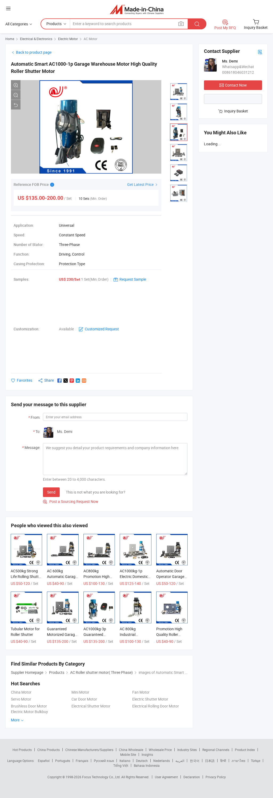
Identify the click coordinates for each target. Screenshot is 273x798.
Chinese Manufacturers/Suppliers (89, 750)
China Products (48, 750)
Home (9, 39)
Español (44, 760)
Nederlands (161, 760)
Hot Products (22, 750)
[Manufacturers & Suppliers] (136, 9)
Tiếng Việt (120, 765)
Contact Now (236, 85)
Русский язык (104, 760)
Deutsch (142, 760)
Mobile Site (128, 754)
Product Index (245, 750)
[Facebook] (59, 380)
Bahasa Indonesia (147, 765)
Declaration (191, 777)
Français (82, 760)
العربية (179, 760)
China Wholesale (131, 750)
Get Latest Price (140, 184)
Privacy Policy (216, 777)
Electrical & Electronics (36, 39)
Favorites (24, 380)
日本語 (210, 760)
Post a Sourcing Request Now (70, 501)
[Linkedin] (78, 380)
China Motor (21, 692)
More (15, 719)
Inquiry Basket (236, 111)
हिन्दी (223, 760)
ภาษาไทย (238, 760)
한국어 (194, 760)
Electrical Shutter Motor (90, 706)
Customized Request (102, 328)
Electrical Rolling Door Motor (155, 706)
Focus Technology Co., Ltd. (101, 777)
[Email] (84, 380)
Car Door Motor (84, 699)
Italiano (124, 760)
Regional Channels (215, 750)
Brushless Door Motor (29, 706)
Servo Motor (21, 699)
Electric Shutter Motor (150, 699)
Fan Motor (141, 692)
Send (51, 492)
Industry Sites (187, 750)
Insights (147, 754)
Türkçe (255, 760)
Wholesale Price (160, 750)
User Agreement (166, 777)
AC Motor (90, 39)
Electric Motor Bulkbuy (29, 711)
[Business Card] (260, 51)
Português (62, 760)
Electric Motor (68, 39)
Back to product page (33, 52)
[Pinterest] (72, 380)
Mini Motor (80, 692)
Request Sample (132, 279)
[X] (65, 380)
